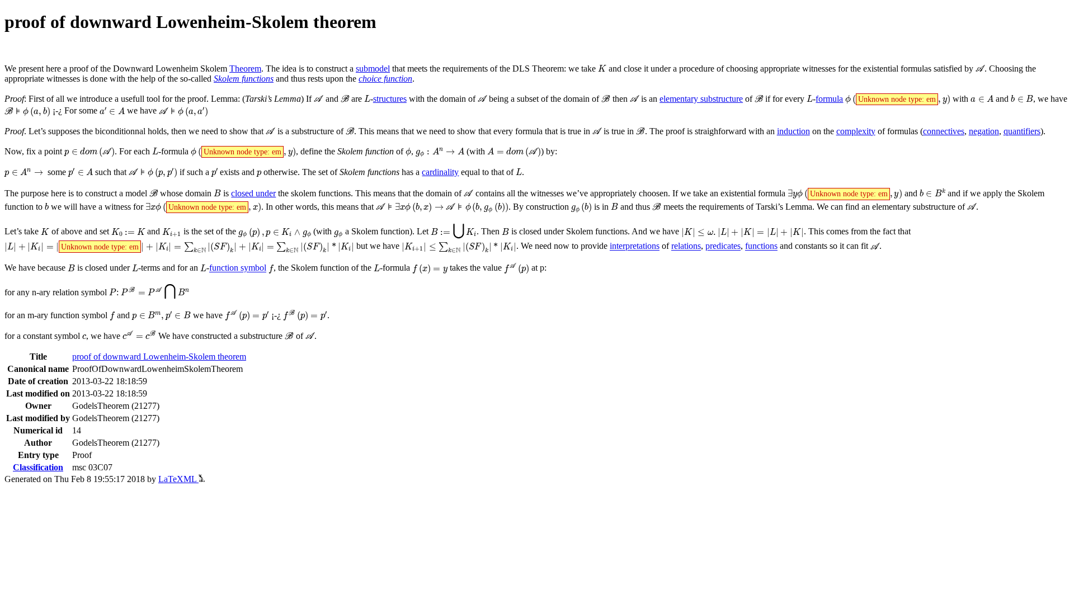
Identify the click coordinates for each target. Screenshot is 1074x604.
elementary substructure (701, 98)
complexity (855, 131)
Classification (38, 467)
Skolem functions (244, 78)
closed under (253, 193)
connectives (943, 131)
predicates (723, 246)
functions (761, 246)
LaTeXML (178, 479)
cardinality (440, 172)
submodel (373, 68)
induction (793, 131)
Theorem (245, 68)
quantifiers (1022, 131)
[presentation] (602, 68)
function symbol (237, 268)
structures (390, 98)
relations (686, 246)
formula (829, 98)
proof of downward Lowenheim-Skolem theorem (159, 356)
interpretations (635, 246)
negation (984, 131)
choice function (385, 78)
